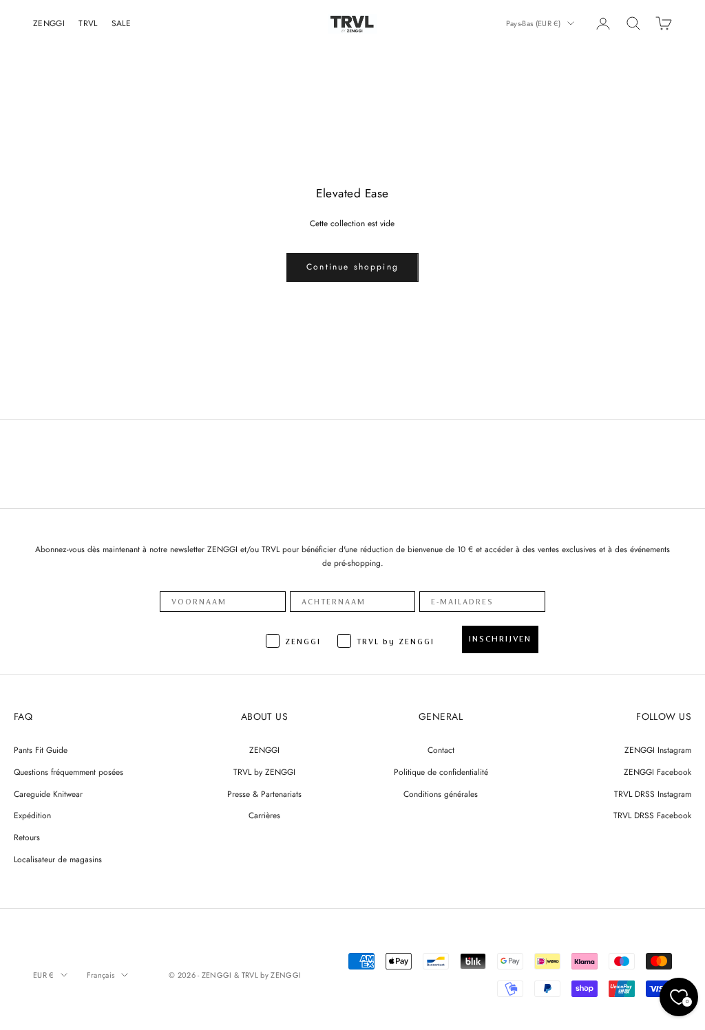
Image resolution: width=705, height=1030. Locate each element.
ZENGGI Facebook (657, 772)
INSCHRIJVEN (500, 639)
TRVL (87, 23)
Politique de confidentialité (441, 772)
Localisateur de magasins (58, 859)
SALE (121, 23)
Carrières (264, 815)
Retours (27, 837)
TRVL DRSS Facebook (652, 815)
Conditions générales (440, 794)
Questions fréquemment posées (68, 772)
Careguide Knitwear (48, 794)
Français (101, 974)
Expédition (32, 815)
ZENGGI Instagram (657, 750)
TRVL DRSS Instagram (652, 794)
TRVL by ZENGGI (264, 772)
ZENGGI (49, 23)
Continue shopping (352, 267)
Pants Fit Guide (40, 750)
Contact (441, 750)
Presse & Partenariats (264, 794)
